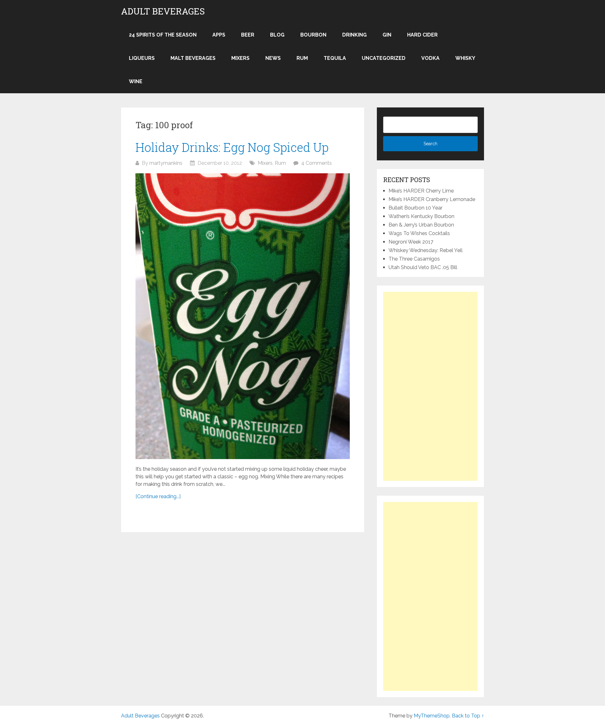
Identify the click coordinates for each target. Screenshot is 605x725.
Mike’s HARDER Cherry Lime (421, 191)
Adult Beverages (163, 11)
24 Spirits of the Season (163, 35)
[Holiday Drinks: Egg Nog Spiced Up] (242, 316)
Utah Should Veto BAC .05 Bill (423, 267)
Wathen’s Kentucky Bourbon (421, 216)
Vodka (430, 58)
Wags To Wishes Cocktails (419, 233)
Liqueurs (142, 58)
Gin (387, 35)
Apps (218, 35)
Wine (135, 81)
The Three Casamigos (414, 259)
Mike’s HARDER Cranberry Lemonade (432, 199)
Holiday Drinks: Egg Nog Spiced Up (232, 147)
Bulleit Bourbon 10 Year (415, 208)
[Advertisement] (430, 386)
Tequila (335, 58)
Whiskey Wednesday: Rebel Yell (426, 250)
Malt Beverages (193, 58)
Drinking (354, 35)
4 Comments (316, 163)
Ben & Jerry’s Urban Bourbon (421, 225)
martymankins (165, 163)
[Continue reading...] (158, 496)
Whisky (465, 58)
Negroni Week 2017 (411, 242)
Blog (277, 35)
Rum (302, 58)
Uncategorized (384, 58)
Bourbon (313, 35)
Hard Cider (422, 35)
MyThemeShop (432, 716)
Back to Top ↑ (468, 716)
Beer (247, 35)
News (273, 58)
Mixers (240, 58)
